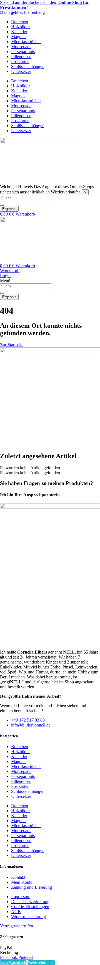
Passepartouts (23, 51)
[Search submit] (2, 205)
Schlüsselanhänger (27, 66)
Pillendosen (21, 56)
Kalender (19, 31)
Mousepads (21, 46)
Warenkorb (9, 270)
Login (5, 275)
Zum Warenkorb (13, 963)
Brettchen (19, 21)
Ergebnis (9, 209)
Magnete (18, 36)
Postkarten (20, 61)
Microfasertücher (26, 41)
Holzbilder (20, 26)
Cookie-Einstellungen (30, 906)
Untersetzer (21, 71)
